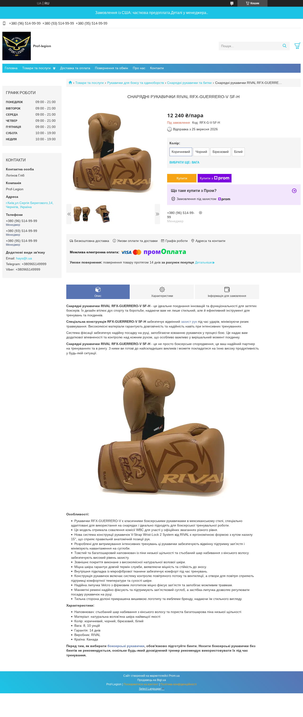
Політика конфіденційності (178, 684)
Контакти (157, 68)
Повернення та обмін (111, 68)
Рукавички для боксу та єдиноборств (135, 83)
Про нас (139, 68)
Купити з (206, 178)
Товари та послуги (36, 68)
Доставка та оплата (75, 68)
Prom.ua (174, 675)
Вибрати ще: (184, 162)
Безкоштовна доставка (91, 241)
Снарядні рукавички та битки (189, 83)
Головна (11, 68)
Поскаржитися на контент (141, 684)
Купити (182, 178)
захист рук (189, 321)
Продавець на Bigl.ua (151, 680)
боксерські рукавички (125, 646)
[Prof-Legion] (16, 46)
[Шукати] (284, 46)
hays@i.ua (24, 258)
